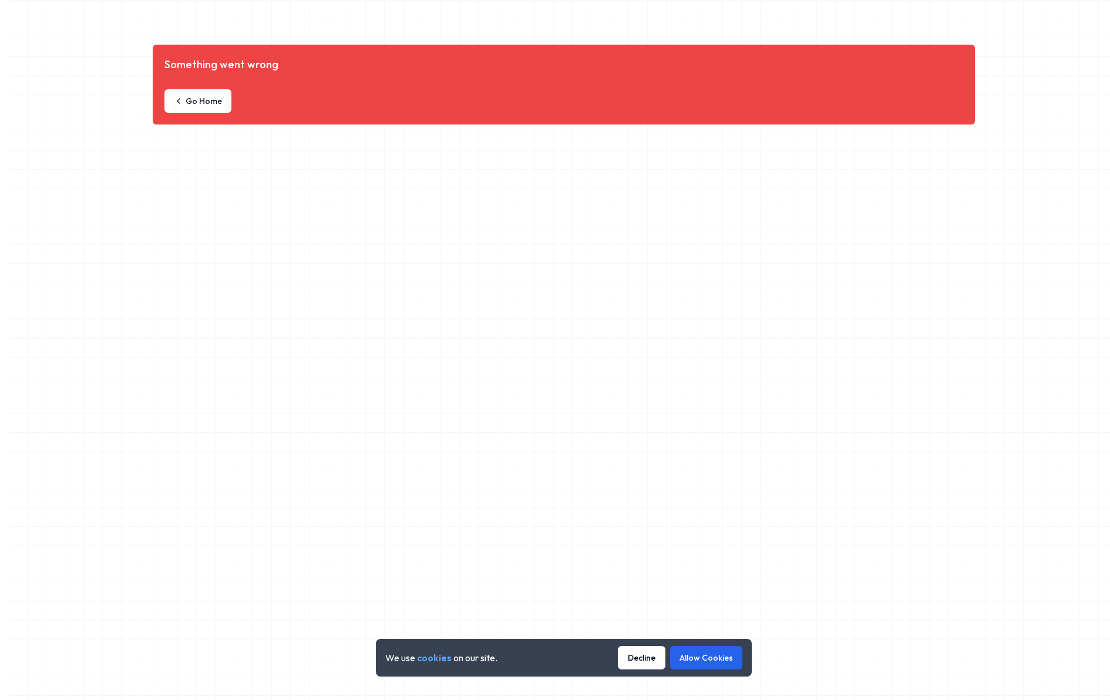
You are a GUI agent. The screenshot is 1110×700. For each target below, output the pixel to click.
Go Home (204, 101)
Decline (641, 657)
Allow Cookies (706, 657)
